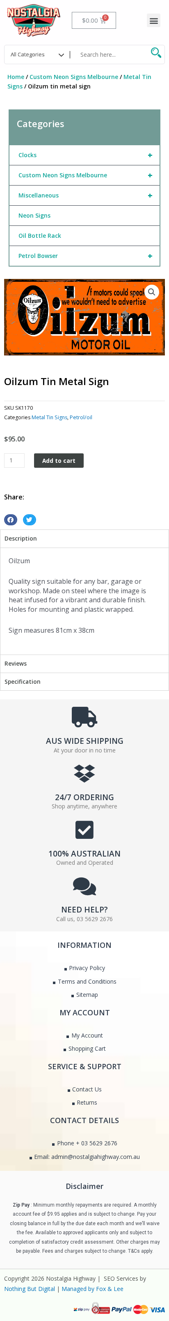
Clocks (85, 154)
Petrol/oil (81, 417)
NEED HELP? (84, 909)
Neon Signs (34, 215)
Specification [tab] (23, 681)
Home (15, 77)
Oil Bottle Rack (39, 235)
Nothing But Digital (29, 1289)
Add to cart (58, 460)
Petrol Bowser (85, 255)
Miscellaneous (85, 195)
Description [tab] (21, 538)
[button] (153, 20)
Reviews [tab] (16, 663)
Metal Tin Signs (49, 417)
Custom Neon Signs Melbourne (74, 77)
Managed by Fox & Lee (92, 1289)
